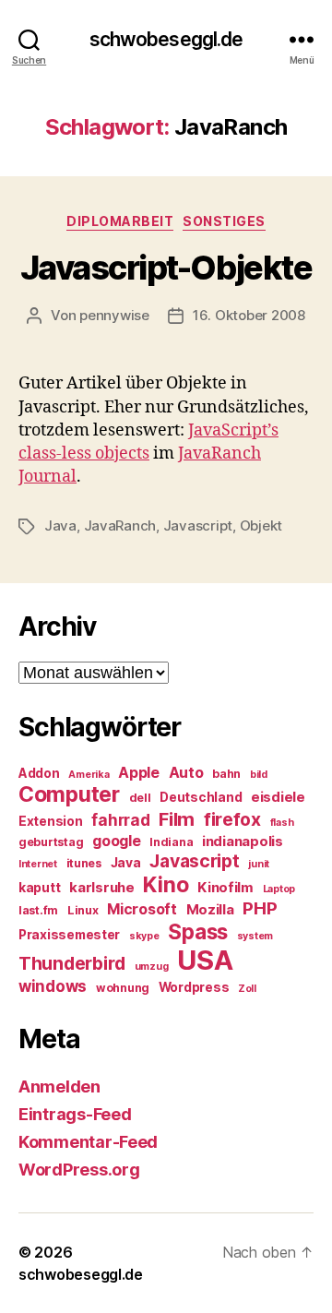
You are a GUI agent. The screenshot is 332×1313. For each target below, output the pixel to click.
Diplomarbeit (119, 221)
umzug (152, 967)
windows (52, 986)
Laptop (279, 889)
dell (140, 798)
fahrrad (120, 820)
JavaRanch (120, 525)
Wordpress (194, 987)
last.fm (38, 910)
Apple (139, 773)
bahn (226, 774)
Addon (39, 773)
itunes (83, 863)
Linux (83, 910)
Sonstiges (224, 221)
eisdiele (278, 797)
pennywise (114, 315)
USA (204, 960)
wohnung (122, 988)
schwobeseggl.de (166, 39)
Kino (165, 885)
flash (282, 823)
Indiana (171, 842)
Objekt (261, 525)
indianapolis (242, 841)
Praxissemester (69, 934)
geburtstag (50, 842)
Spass (198, 931)
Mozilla (210, 909)
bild (258, 775)
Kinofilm (225, 887)
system (255, 936)
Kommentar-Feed (88, 1142)
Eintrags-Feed (75, 1114)
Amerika (88, 775)
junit (258, 864)
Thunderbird (71, 963)
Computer (69, 794)
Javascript (197, 525)
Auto (186, 773)
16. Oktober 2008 (249, 315)
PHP (260, 908)
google (116, 841)
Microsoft (142, 909)
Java (60, 525)
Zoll (247, 989)
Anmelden (59, 1086)
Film (177, 818)
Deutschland (201, 797)
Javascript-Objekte (166, 267)
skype (144, 936)
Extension (50, 821)
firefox (232, 819)
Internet (37, 864)
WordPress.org (79, 1169)
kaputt (39, 887)
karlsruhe (102, 887)
